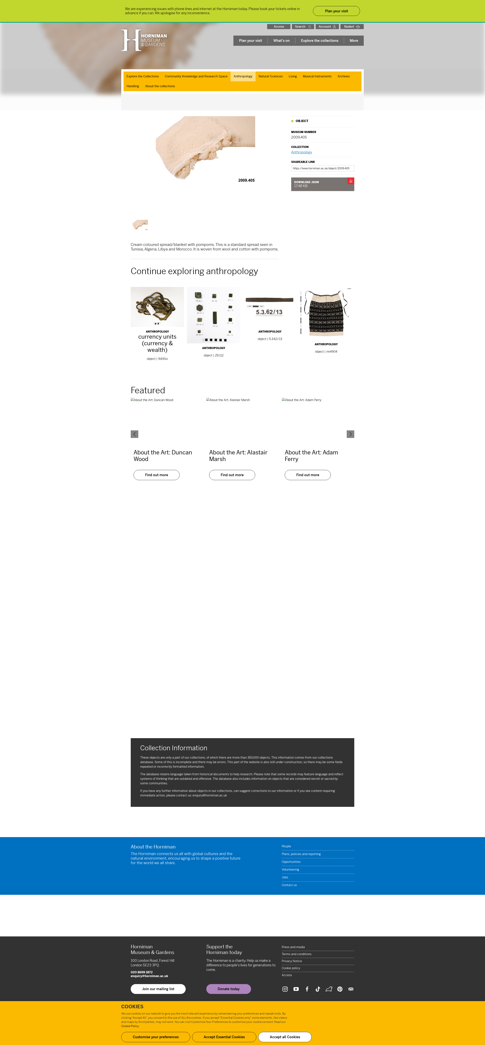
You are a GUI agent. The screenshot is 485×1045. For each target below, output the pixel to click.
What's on (281, 40)
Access (279, 27)
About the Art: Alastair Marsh (238, 456)
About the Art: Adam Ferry (311, 456)
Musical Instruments (317, 76)
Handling (133, 86)
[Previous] (134, 434)
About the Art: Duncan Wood (163, 456)
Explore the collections (319, 40)
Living (293, 76)
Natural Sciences (271, 76)
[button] (310, 26)
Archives (344, 76)
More (354, 40)
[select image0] (140, 227)
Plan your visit (250, 40)
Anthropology (243, 76)
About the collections (160, 86)
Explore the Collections (143, 76)
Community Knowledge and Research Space (196, 76)
